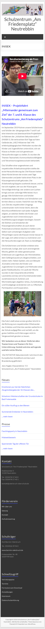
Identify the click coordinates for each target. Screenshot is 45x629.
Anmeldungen (7, 592)
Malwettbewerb (9, 437)
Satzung (5, 511)
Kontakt (5, 515)
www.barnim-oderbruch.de (12, 550)
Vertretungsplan (8, 579)
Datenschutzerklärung (10, 600)
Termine (5, 584)
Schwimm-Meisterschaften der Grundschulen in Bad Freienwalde (22, 397)
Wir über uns (7, 506)
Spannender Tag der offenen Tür (15, 443)
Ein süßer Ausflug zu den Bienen (15, 405)
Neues (6, 379)
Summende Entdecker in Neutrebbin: (17, 411)
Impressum (6, 596)
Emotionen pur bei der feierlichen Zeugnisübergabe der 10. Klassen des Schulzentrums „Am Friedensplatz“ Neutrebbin (22, 388)
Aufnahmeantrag (8, 519)
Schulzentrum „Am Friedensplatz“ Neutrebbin (22, 23)
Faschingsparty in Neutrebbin (14, 431)
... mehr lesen (7, 416)
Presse (6, 424)
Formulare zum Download (12, 588)
